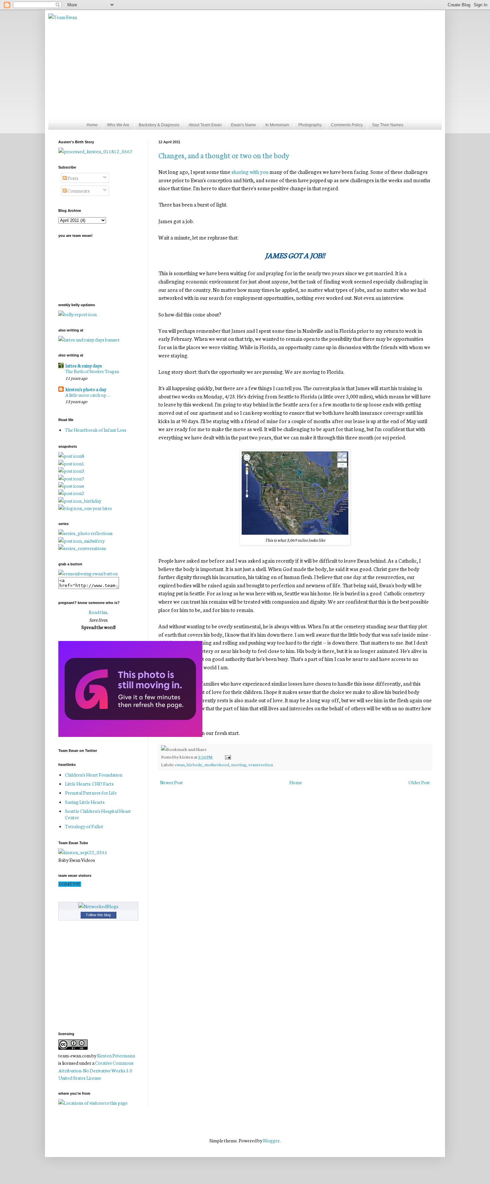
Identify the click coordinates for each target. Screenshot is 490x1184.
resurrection (260, 764)
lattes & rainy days (83, 365)
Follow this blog (98, 915)
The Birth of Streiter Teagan (92, 371)
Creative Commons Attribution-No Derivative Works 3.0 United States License (96, 1070)
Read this (98, 612)
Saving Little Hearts (85, 802)
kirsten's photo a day (85, 389)
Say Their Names (387, 125)
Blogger (271, 1140)
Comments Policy (347, 125)
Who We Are (118, 125)
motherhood (216, 764)
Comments (78, 190)
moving (238, 764)
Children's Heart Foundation (93, 774)
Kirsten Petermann (116, 1055)
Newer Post (171, 782)
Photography (310, 125)
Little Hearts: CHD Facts (89, 783)
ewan (180, 764)
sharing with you (249, 171)
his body (194, 764)
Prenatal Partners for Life (91, 792)
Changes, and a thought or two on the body (223, 155)
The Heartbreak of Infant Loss (95, 429)
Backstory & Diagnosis (159, 125)
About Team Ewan (205, 125)
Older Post (419, 782)
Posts (72, 178)
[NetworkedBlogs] (98, 906)
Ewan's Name (243, 125)
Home (92, 125)
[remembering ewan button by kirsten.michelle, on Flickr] (88, 573)
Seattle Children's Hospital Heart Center (98, 814)
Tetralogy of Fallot (84, 826)
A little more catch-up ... (87, 394)
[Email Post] (227, 757)
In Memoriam (277, 125)
